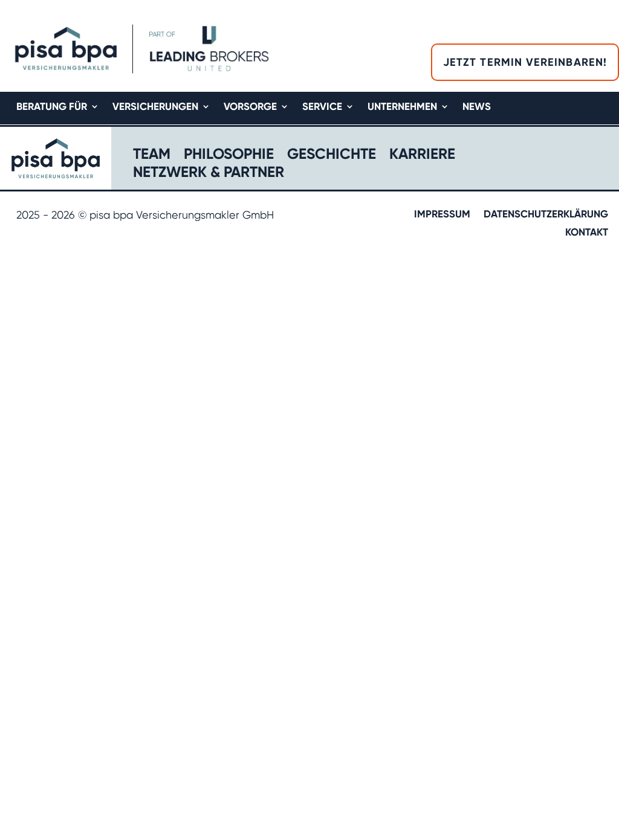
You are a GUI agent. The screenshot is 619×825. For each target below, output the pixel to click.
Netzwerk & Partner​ (208, 173)
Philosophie (229, 155)
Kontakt (586, 233)
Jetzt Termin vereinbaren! (525, 62)
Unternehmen (402, 107)
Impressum (442, 215)
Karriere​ (422, 155)
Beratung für (51, 107)
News (476, 107)
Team (151, 155)
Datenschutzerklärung (546, 215)
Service (322, 107)
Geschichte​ (331, 155)
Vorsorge (250, 107)
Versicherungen (155, 107)
